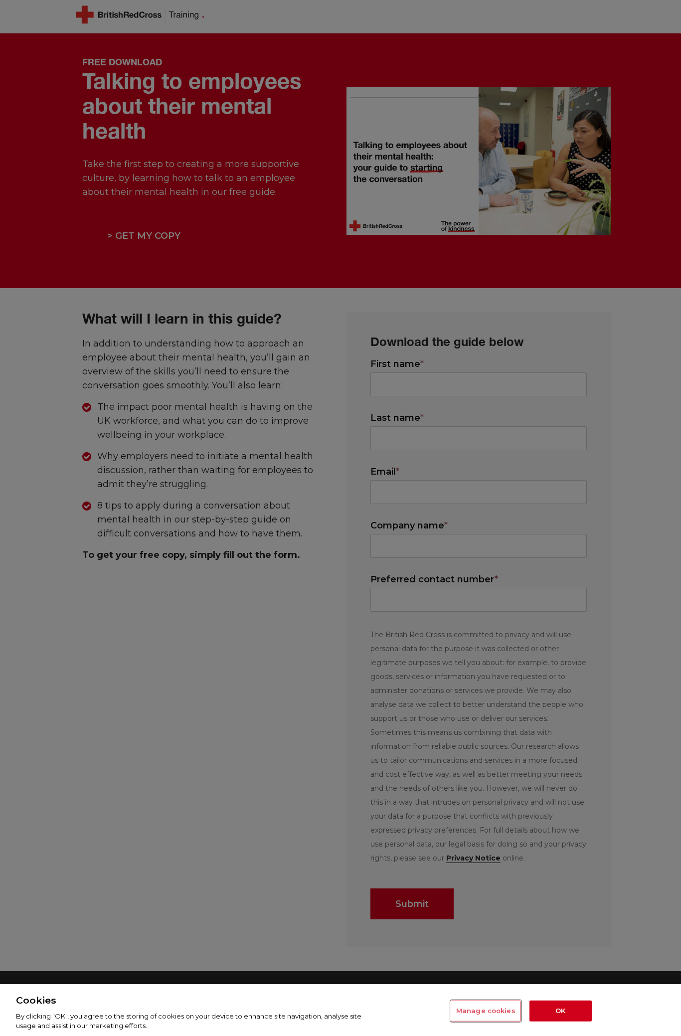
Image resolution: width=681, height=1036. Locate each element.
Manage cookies (485, 1011)
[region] (340, 1010)
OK (560, 1011)
